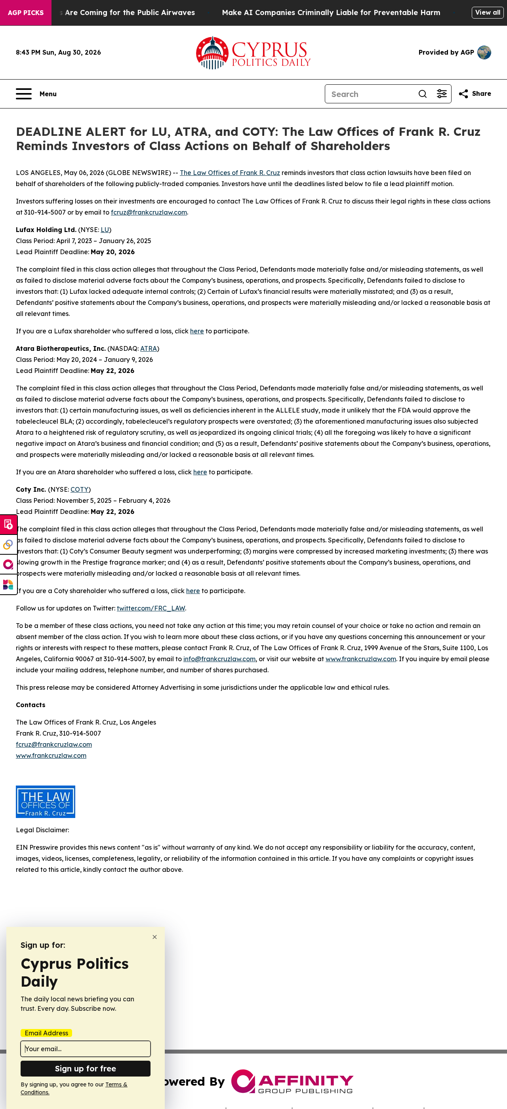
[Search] (422, 94)
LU (105, 230)
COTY (79, 489)
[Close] (154, 937)
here (197, 331)
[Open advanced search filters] (441, 94)
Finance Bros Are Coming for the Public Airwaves (105, 12)
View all (487, 12)
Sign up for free (85, 1068)
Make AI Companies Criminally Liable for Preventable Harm (331, 12)
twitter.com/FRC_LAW (151, 608)
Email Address (46, 1033)
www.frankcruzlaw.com (361, 659)
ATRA (148, 348)
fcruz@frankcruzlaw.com (149, 212)
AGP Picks (26, 13)
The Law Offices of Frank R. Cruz (230, 173)
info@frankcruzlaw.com (219, 659)
